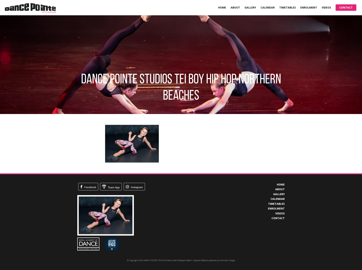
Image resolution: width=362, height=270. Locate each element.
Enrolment (308, 7)
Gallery (250, 7)
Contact (346, 7)
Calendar (268, 7)
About (235, 7)
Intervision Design (227, 260)
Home (222, 7)
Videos (326, 7)
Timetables (287, 7)
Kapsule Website (201, 260)
